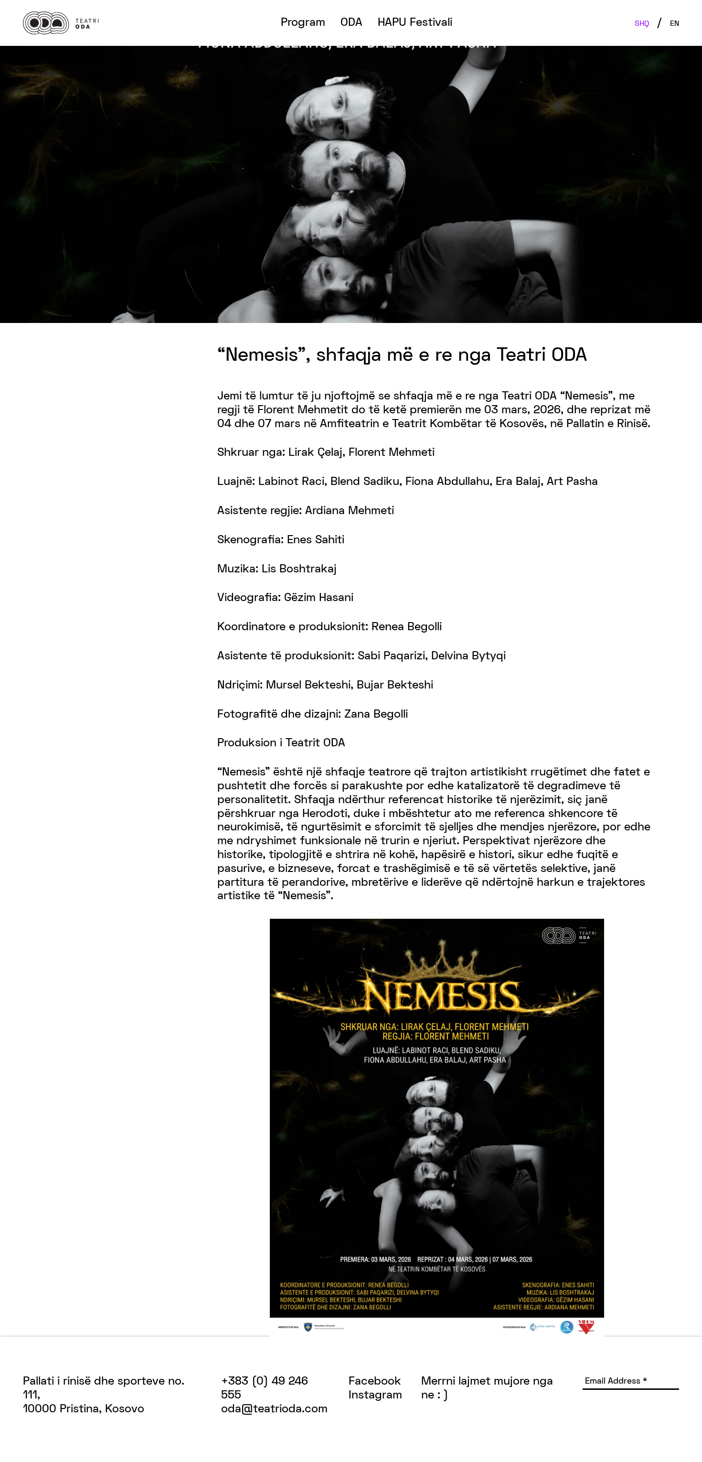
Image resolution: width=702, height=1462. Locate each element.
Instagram (375, 1395)
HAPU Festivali (415, 23)
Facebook (375, 1381)
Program (303, 23)
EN (674, 24)
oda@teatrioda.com (274, 1409)
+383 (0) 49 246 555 (264, 1388)
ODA (351, 23)
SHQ (642, 24)
